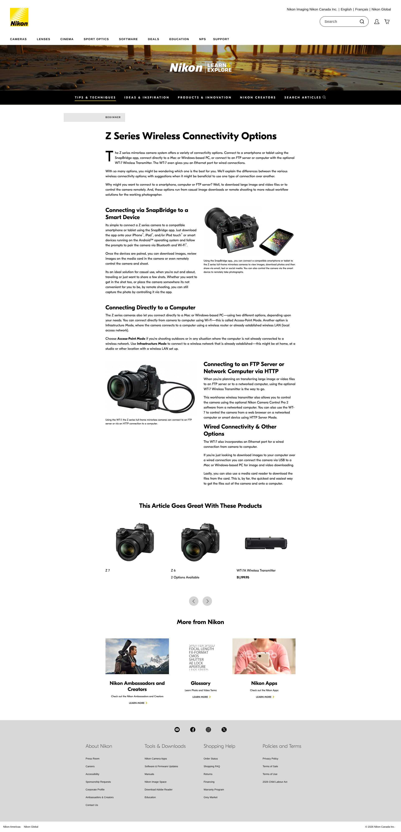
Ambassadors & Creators (100, 797)
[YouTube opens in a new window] (177, 729)
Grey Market (210, 797)
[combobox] (344, 21)
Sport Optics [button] (96, 39)
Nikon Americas (11, 826)
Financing (209, 781)
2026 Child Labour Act (275, 781)
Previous (193, 601)
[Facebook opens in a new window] (193, 729)
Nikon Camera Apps (156, 758)
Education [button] (179, 39)
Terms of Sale (270, 766)
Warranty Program (214, 789)
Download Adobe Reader (159, 789)
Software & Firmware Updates (161, 766)
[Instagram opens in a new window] (208, 729)
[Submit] (362, 21)
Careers (90, 766)
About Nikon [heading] (99, 746)
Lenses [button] (43, 39)
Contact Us (92, 805)
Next (207, 601)
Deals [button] (153, 39)
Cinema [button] (67, 39)
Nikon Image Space (156, 781)
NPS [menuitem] (202, 39)
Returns (208, 774)
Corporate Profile (95, 789)
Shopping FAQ (212, 766)
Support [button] (221, 39)
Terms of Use (270, 774)
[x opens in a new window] (224, 729)
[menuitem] (23, 38)
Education (150, 797)
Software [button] (128, 39)
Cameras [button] (18, 39)
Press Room (92, 758)
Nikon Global (31, 826)
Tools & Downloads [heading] (165, 746)
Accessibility (92, 774)
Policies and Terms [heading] (282, 746)
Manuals (149, 774)
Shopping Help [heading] (219, 746)
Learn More (137, 703)
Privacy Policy (270, 758)
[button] (305, 97)
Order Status (211, 758)
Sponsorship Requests (98, 781)
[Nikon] (20, 13)
